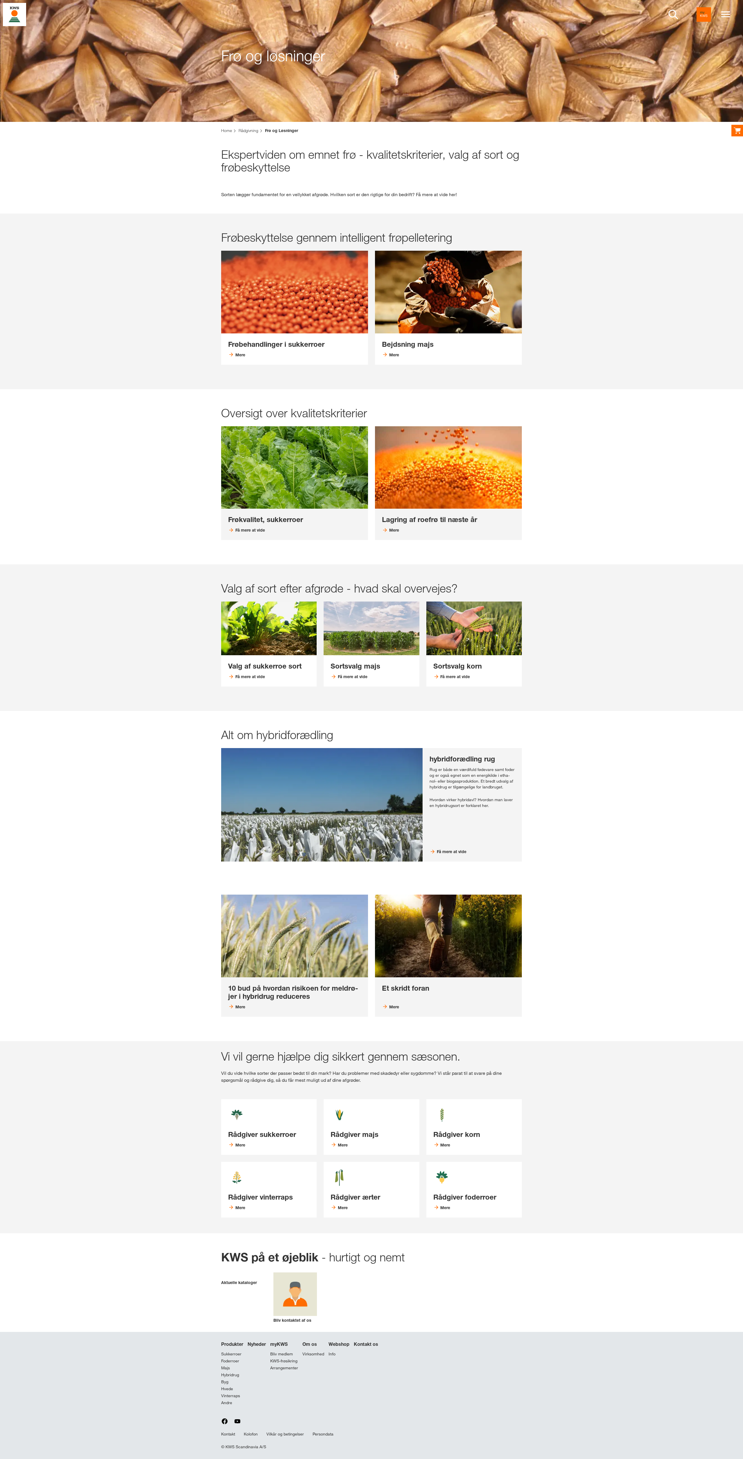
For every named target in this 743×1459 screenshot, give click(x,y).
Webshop (339, 1344)
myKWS (279, 1344)
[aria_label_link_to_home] (14, 14)
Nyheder (257, 1344)
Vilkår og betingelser (285, 1434)
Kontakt (228, 1434)
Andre (226, 1402)
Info (332, 1354)
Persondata (323, 1434)
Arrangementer (284, 1367)
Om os (309, 1344)
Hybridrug (230, 1374)
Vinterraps (230, 1395)
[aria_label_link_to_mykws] (704, 14)
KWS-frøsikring (283, 1361)
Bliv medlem (281, 1354)
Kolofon (251, 1434)
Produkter (232, 1344)
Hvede (227, 1388)
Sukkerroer (231, 1354)
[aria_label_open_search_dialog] (673, 14)
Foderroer (230, 1361)
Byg (224, 1381)
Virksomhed (313, 1354)
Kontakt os (366, 1344)
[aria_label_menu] (725, 14)
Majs (225, 1367)
